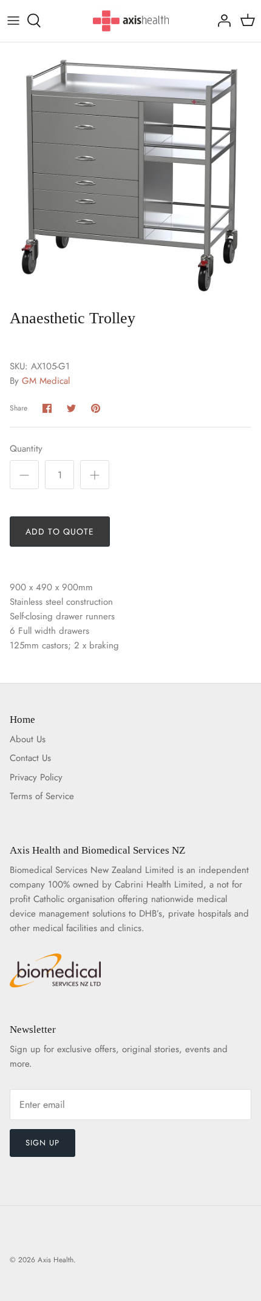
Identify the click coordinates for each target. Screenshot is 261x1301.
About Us (28, 739)
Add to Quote (59, 531)
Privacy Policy (36, 777)
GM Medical (46, 380)
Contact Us (30, 758)
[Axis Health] (131, 21)
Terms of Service (42, 796)
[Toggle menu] (13, 20)
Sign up (42, 1142)
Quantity (26, 449)
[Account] (221, 20)
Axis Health (55, 1259)
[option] (130, 172)
